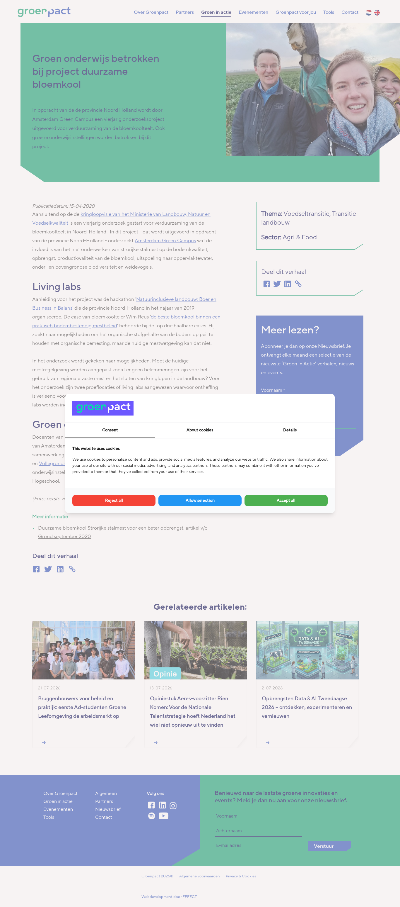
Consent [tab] (110, 430)
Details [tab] (290, 430)
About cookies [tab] (200, 430)
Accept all (286, 500)
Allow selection (200, 500)
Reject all (114, 500)
